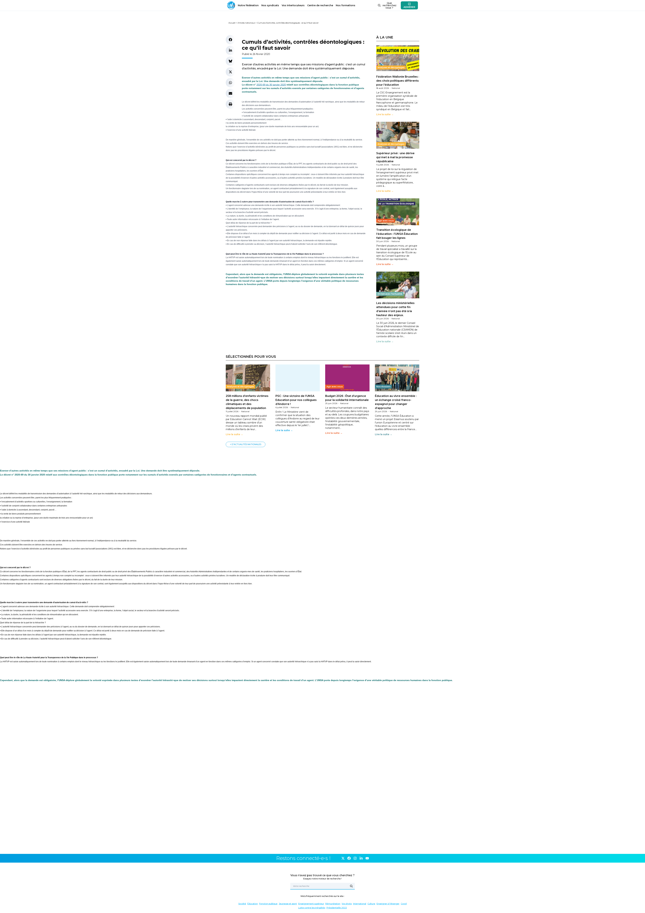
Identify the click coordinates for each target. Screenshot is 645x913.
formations (345, 5)
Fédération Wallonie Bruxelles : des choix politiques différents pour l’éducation (397, 80)
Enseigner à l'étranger (388, 903)
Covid (404, 903)
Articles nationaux (246, 22)
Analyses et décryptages (391, 67)
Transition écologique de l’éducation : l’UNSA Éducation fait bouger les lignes (397, 234)
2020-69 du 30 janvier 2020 (271, 84)
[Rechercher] (351, 886)
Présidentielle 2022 (337, 907)
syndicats (270, 5)
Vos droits (347, 903)
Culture (371, 903)
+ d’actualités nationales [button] (245, 444)
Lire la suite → (385, 114)
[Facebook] (349, 858)
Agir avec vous (386, 220)
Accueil (231, 22)
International (359, 903)
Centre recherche (320, 5)
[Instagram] (355, 858)
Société (242, 903)
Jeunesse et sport (288, 903)
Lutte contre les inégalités (311, 907)
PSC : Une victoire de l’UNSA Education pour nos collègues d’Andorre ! (296, 400)
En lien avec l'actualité (390, 294)
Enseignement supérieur (311, 903)
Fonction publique (268, 903)
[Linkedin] (361, 858)
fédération (248, 5)
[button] (230, 39)
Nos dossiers (383, 386)
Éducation (252, 903)
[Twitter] (343, 858)
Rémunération (332, 903)
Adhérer (409, 7)
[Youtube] (367, 858)
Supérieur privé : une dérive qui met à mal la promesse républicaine (395, 157)
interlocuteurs (293, 5)
